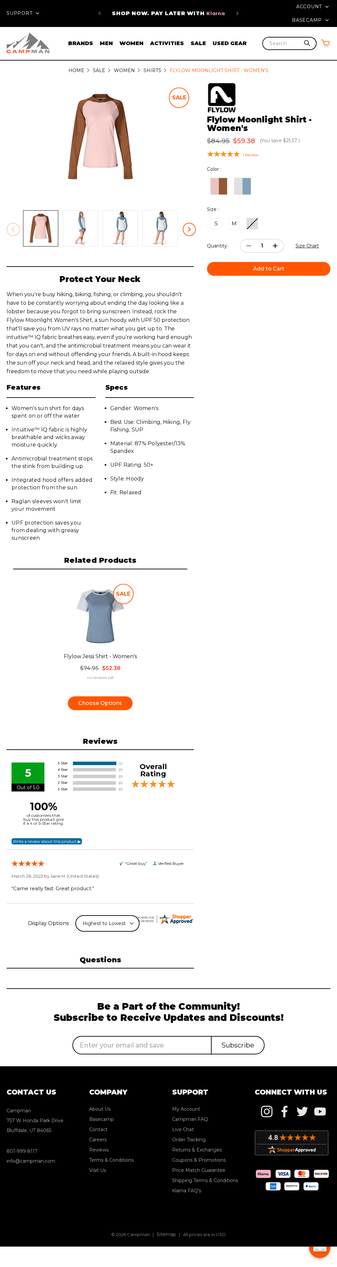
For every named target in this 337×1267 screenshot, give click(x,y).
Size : (213, 209)
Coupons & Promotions (199, 1160)
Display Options (48, 923)
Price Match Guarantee (169, 13)
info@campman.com (31, 1161)
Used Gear (229, 43)
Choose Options (100, 703)
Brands (80, 43)
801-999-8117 (22, 1151)
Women (131, 43)
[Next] (237, 13)
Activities (167, 43)
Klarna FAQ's (186, 1191)
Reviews (99, 1150)
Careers (98, 1140)
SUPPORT (20, 13)
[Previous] (99, 13)
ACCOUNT (310, 7)
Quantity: (217, 246)
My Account (186, 1109)
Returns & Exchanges (197, 1150)
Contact (98, 1129)
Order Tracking (189, 1140)
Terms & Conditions (111, 1160)
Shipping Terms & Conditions (205, 1180)
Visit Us (97, 1170)
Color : (214, 169)
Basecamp (308, 20)
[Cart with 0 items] (325, 43)
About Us (100, 1109)
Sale (198, 43)
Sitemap (166, 1234)
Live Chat (183, 1129)
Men (106, 43)
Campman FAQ (190, 1119)
